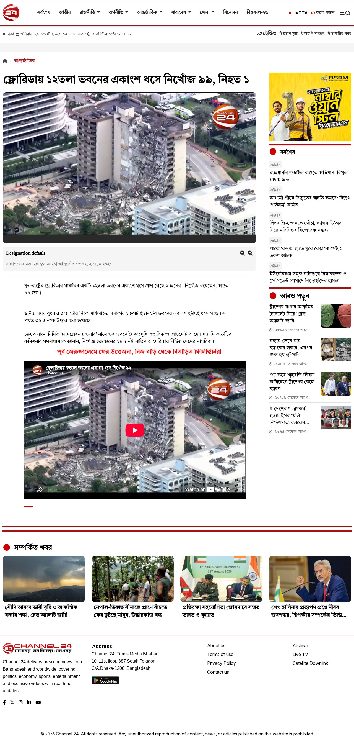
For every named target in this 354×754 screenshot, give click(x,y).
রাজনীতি (88, 12)
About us (216, 645)
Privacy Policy (221, 663)
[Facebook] (4, 703)
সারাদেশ (179, 12)
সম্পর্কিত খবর (32, 548)
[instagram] (21, 703)
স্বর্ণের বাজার (314, 34)
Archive (300, 645)
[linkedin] (29, 703)
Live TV (300, 654)
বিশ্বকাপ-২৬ (258, 12)
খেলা (205, 12)
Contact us (218, 672)
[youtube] (38, 703)
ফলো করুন (325, 13)
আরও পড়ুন (293, 296)
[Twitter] (12, 703)
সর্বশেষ (43, 12)
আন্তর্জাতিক (147, 12)
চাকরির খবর (341, 34)
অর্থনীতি (116, 12)
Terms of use (220, 654)
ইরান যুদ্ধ (290, 34)
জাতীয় (65, 12)
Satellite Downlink (310, 663)
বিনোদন (230, 12)
